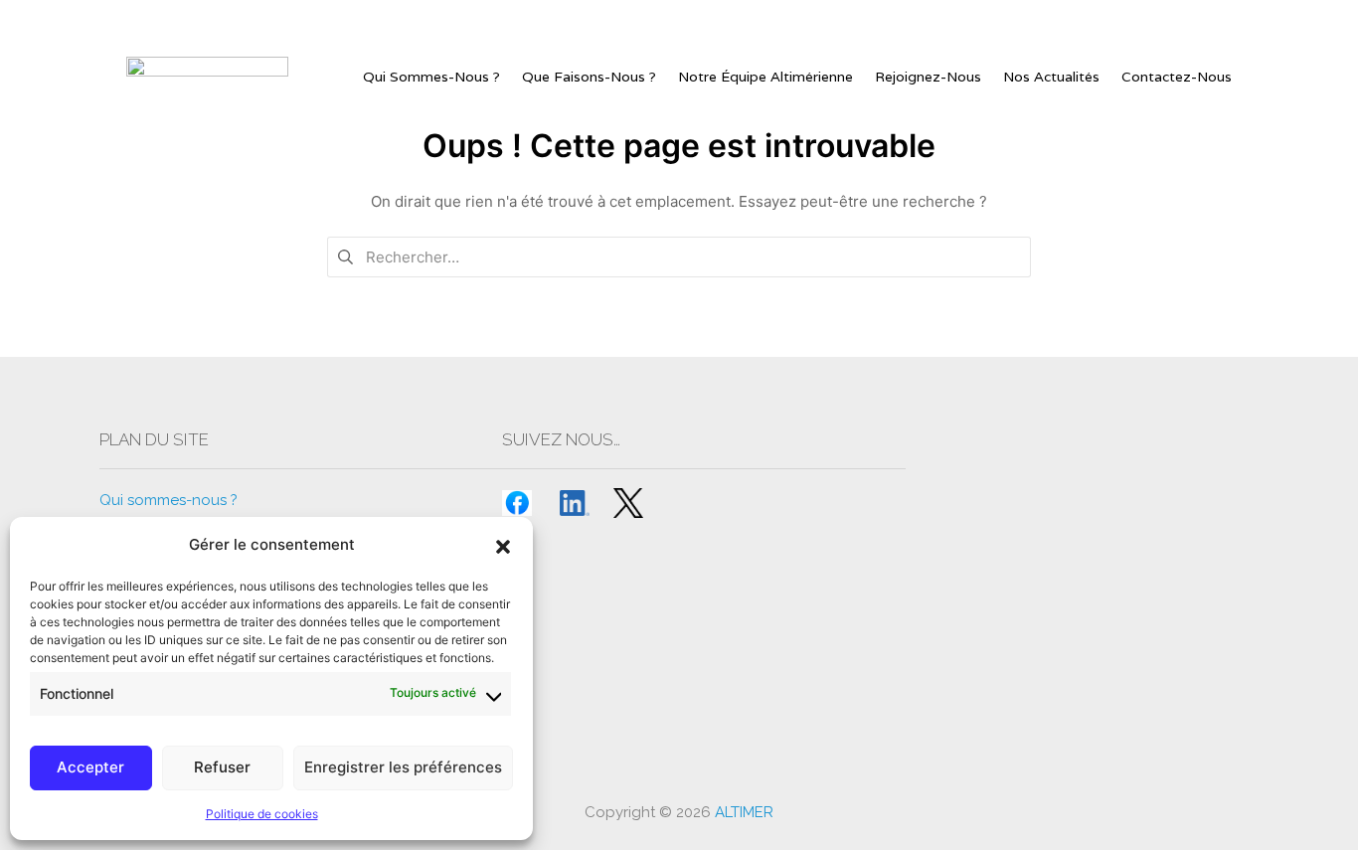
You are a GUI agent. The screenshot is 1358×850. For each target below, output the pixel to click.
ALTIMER (744, 812)
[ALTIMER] (207, 77)
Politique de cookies (262, 813)
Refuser (222, 767)
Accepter (90, 767)
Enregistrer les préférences (403, 767)
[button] (503, 545)
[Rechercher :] (679, 256)
